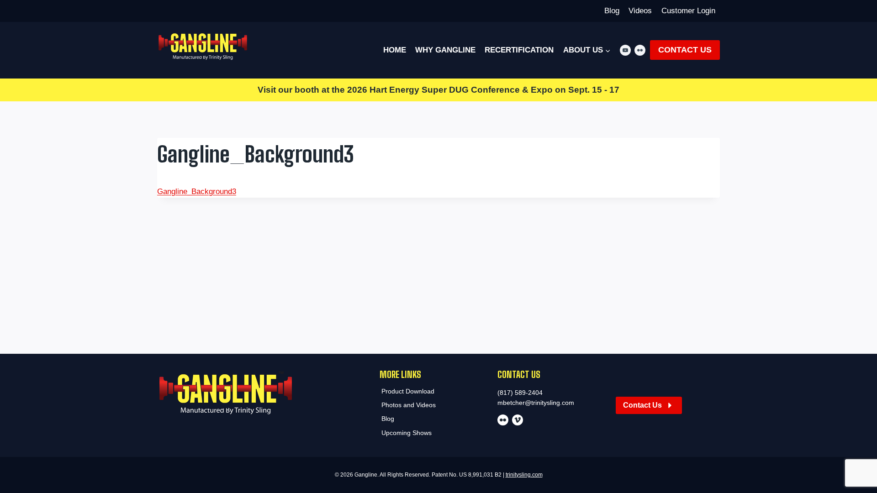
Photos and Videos (408, 405)
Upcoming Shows (406, 432)
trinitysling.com (524, 475)
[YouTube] (625, 50)
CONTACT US (685, 49)
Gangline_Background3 (196, 191)
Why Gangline (445, 50)
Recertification (519, 50)
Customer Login (688, 10)
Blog (611, 10)
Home (394, 50)
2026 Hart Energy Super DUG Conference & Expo (450, 89)
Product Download (407, 391)
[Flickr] (639, 50)
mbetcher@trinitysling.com (535, 402)
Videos (640, 10)
